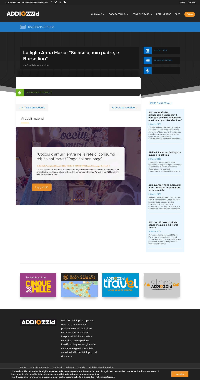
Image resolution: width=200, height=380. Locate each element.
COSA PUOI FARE (140, 14)
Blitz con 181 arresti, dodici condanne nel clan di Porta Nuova (163, 225)
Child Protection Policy (101, 367)
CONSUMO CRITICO (74, 166)
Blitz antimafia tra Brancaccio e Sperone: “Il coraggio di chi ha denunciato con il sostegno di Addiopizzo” (165, 116)
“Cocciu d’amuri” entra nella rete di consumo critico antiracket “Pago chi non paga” (76, 156)
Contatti (191, 2)
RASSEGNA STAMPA (163, 60)
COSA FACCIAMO (117, 14)
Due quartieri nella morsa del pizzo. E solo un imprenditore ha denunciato (164, 187)
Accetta (180, 374)
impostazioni (107, 377)
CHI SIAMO (96, 14)
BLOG (177, 14)
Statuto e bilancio (39, 367)
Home (182, 2)
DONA (190, 14)
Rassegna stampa (41, 27)
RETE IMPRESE (163, 14)
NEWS (83, 166)
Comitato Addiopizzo (38, 65)
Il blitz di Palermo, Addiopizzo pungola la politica (164, 153)
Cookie (81, 367)
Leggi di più (41, 186)
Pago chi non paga (93, 166)
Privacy (70, 367)
